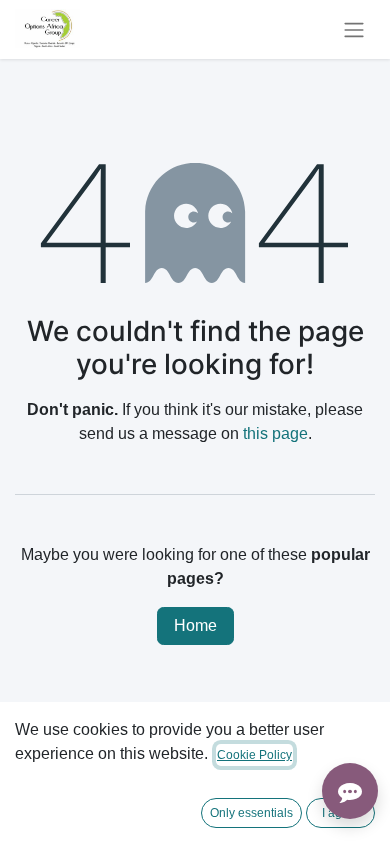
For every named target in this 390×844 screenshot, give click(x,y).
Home (195, 625)
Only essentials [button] (251, 813)
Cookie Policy (254, 755)
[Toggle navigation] (354, 29)
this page (275, 433)
